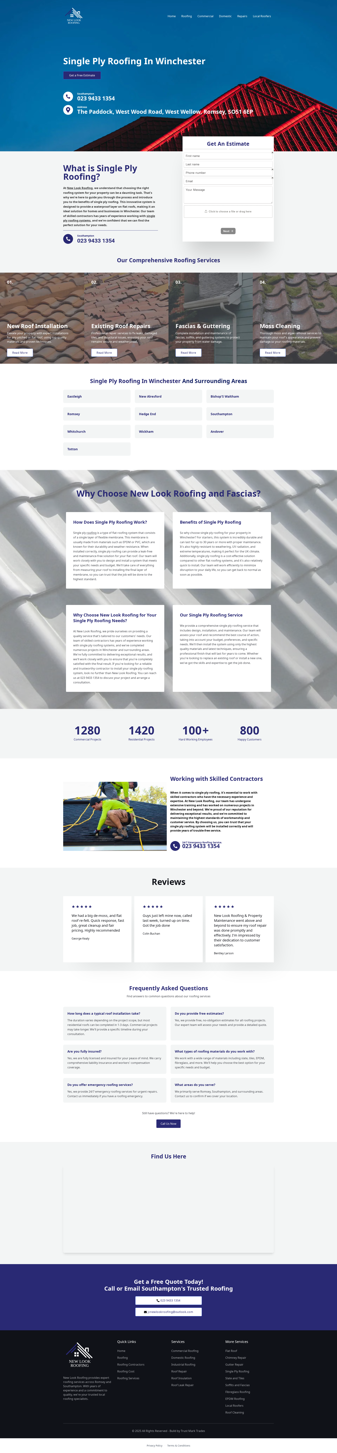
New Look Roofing (80, 188)
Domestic (225, 16)
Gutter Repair (234, 1364)
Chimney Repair (235, 1358)
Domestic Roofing (183, 1358)
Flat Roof (231, 1351)
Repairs (242, 16)
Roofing (186, 16)
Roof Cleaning (234, 1412)
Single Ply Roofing (237, 1371)
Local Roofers (262, 16)
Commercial (205, 16)
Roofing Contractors (130, 1364)
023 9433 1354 (170, 1300)
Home (172, 16)
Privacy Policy (154, 1445)
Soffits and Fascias (237, 1385)
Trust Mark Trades (193, 1431)
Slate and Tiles (234, 1378)
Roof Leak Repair (182, 1385)
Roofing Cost (125, 1371)
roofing (92, 533)
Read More (20, 353)
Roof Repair (179, 1371)
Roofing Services (128, 1378)
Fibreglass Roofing (237, 1392)
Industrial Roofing (183, 1364)
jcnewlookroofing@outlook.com (170, 1312)
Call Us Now (168, 1124)
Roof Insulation (181, 1378)
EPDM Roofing (235, 1399)
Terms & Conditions (178, 1445)
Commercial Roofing (185, 1351)
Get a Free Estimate (82, 75)
